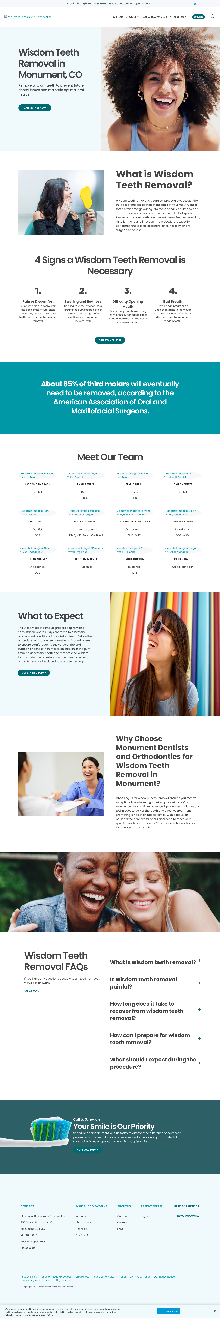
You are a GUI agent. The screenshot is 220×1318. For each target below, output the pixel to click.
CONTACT (27, 1206)
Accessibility (52, 1280)
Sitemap (68, 1280)
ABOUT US (179, 16)
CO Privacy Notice (164, 1276)
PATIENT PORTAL (152, 1206)
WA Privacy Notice (31, 1280)
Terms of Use (81, 1276)
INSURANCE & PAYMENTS (155, 16)
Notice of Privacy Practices (55, 1276)
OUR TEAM (117, 16)
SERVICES (131, 16)
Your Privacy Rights (168, 1311)
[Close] (215, 1311)
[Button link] (213, 16)
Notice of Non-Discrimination (109, 1276)
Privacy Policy (29, 1276)
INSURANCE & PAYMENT (91, 1206)
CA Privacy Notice (140, 1276)
